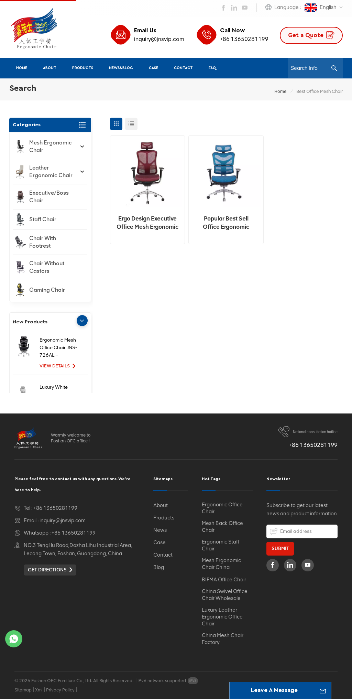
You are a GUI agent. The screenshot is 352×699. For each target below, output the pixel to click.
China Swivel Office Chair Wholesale (225, 594)
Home (21, 68)
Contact (183, 68)
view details (55, 365)
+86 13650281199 (244, 39)
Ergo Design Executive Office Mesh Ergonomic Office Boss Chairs (147, 223)
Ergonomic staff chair (221, 545)
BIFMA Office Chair (224, 580)
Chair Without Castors (46, 267)
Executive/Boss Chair (49, 197)
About (49, 68)
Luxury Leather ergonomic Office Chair (222, 617)
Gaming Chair (47, 290)
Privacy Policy (60, 689)
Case (153, 68)
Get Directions (47, 570)
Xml (39, 689)
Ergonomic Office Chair (222, 508)
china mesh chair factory (222, 638)
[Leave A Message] (323, 690)
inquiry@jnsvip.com (159, 39)
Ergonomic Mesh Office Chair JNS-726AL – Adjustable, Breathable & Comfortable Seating (58, 348)
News (160, 530)
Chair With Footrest (42, 242)
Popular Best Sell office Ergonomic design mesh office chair (226, 223)
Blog (158, 567)
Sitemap (23, 689)
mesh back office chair (222, 526)
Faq (212, 68)
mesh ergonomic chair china (221, 563)
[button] (82, 320)
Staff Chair (42, 219)
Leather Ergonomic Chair (51, 171)
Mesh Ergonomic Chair (50, 146)
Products (82, 68)
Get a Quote (305, 35)
